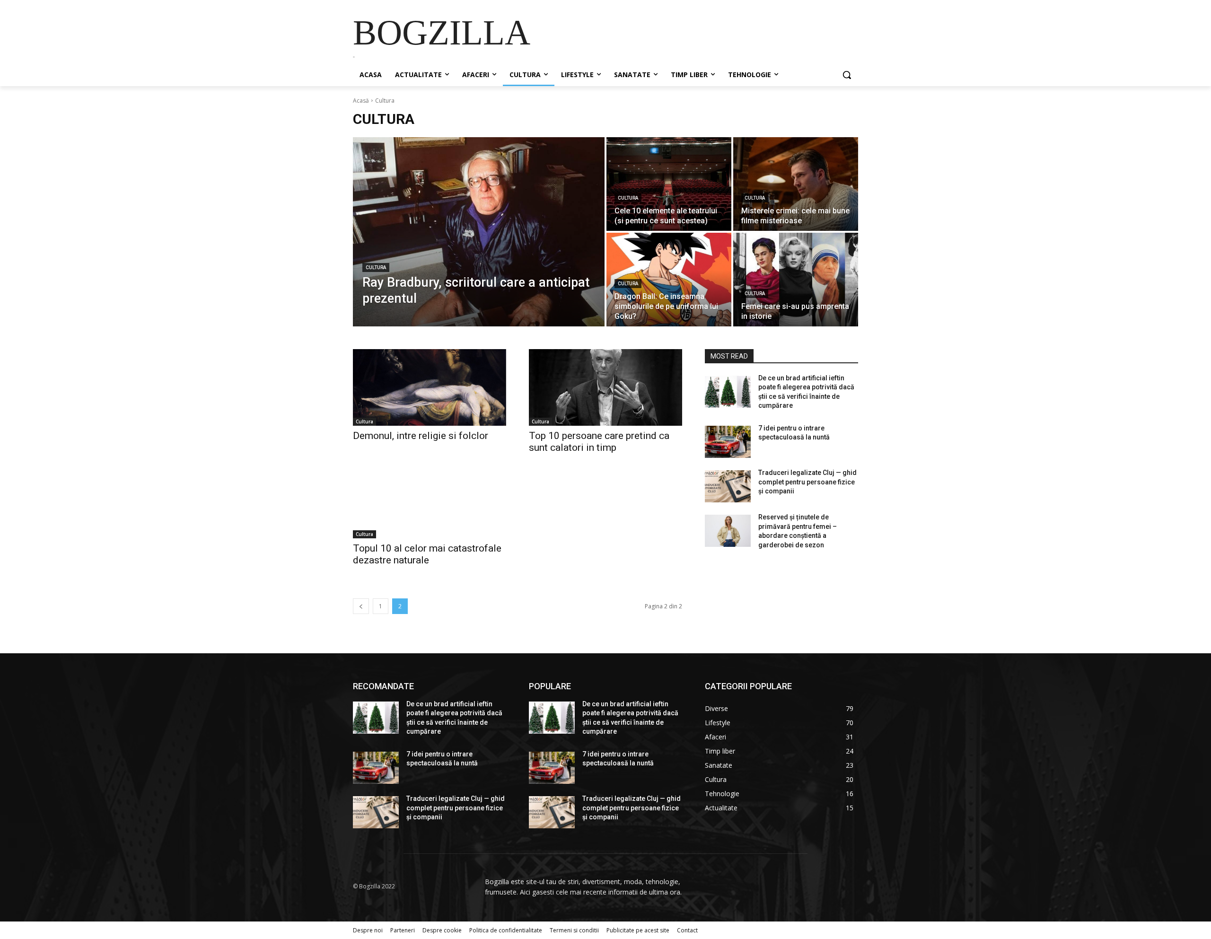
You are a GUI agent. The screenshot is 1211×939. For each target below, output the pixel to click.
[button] (846, 74)
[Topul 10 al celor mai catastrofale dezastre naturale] (429, 500)
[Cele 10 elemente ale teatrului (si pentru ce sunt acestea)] (668, 184)
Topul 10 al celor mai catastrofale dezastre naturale (427, 554)
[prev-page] (361, 606)
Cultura (376, 267)
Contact (687, 930)
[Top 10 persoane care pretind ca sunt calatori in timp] (605, 387)
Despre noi (368, 930)
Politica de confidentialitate (505, 930)
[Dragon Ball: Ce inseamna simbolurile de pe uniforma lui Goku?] (668, 279)
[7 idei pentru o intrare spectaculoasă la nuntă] (728, 442)
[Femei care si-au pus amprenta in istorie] (795, 279)
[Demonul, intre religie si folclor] (429, 387)
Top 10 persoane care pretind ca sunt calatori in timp (599, 441)
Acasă (361, 101)
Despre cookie (442, 930)
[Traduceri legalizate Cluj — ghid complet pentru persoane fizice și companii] (728, 486)
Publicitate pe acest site (637, 930)
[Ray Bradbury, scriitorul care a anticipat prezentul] (479, 231)
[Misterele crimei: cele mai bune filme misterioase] (795, 184)
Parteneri (402, 930)
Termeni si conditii (574, 930)
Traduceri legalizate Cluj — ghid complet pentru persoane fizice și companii (807, 482)
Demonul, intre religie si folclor (420, 435)
